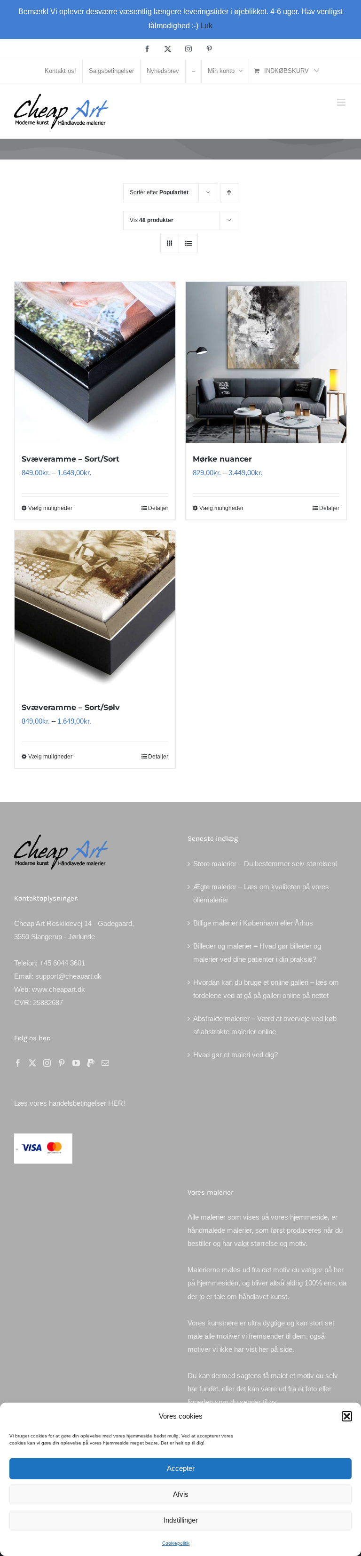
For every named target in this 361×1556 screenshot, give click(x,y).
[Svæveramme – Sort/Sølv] (95, 610)
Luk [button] (206, 26)
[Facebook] (18, 1063)
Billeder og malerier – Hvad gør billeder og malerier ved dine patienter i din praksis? (257, 952)
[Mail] (105, 1063)
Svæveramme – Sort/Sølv (71, 707)
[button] (347, 1416)
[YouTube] (76, 1063)
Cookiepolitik (175, 1543)
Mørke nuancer (222, 459)
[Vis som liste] (188, 243)
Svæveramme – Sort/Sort (70, 459)
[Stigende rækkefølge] (229, 192)
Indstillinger (181, 1520)
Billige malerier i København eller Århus (253, 923)
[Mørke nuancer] (266, 362)
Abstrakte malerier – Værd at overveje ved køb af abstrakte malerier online (265, 1025)
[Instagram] (47, 1063)
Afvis (180, 1494)
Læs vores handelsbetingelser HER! (69, 1103)
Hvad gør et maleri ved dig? (235, 1055)
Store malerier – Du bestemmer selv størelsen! (265, 864)
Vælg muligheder (50, 508)
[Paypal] (90, 1063)
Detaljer (158, 508)
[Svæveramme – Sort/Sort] (95, 362)
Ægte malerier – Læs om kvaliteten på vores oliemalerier (261, 893)
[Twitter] (32, 1063)
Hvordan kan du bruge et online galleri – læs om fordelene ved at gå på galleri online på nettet (266, 988)
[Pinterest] (61, 1063)
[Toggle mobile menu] (342, 102)
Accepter (181, 1468)
